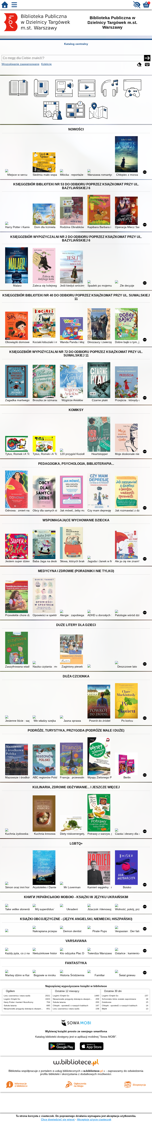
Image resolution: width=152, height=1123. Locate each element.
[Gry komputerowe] (133, 97)
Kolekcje (46, 64)
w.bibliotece (93, 1070)
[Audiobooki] (64, 97)
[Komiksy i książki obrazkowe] (76, 119)
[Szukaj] (147, 58)
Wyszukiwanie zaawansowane (20, 64)
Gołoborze (106, 1002)
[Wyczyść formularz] (139, 64)
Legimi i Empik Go (12, 999)
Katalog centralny (76, 43)
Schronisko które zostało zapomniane (119, 999)
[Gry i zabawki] (53, 119)
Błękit (104, 1009)
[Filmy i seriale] (87, 97)
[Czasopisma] (41, 97)
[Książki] (19, 97)
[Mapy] (98, 119)
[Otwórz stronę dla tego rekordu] (17, 171)
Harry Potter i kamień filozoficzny (18, 1002)
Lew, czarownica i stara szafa (17, 996)
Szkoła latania (10, 1005)
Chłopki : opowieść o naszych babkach (70, 1005)
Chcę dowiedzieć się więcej (58, 1119)
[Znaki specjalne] (147, 64)
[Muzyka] (110, 97)
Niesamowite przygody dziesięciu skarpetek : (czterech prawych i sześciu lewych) (40, 1009)
